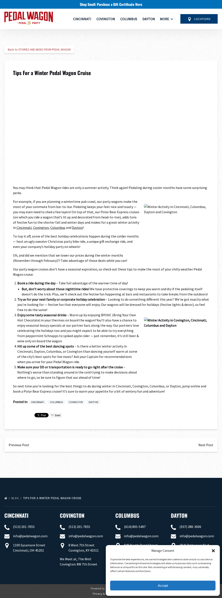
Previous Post (19, 445)
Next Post (205, 445)
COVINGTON (72, 515)
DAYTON (179, 515)
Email (57, 415)
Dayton (148, 19)
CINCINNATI (16, 515)
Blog (15, 498)
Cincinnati (82, 19)
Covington (105, 19)
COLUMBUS (127, 515)
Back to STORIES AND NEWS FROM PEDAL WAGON (39, 49)
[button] (213, 551)
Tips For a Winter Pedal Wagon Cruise (52, 498)
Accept (163, 585)
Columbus (128, 19)
